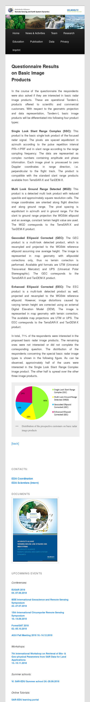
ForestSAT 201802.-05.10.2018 (20, 627)
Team (54, 33)
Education (18, 41)
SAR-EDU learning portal (25, 699)
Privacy (64, 41)
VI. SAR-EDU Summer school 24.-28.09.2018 (35, 681)
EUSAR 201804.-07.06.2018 (19, 591)
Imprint (16, 50)
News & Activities (35, 33)
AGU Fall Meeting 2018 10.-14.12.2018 (32, 635)
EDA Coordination (22, 478)
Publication (36, 41)
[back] (15, 443)
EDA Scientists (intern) (25, 483)
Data (51, 41)
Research (69, 33)
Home (16, 33)
